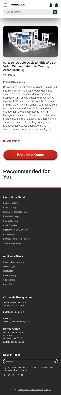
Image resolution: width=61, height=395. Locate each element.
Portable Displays (11, 216)
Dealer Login (9, 266)
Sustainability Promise (13, 262)
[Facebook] (4, 375)
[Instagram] (13, 375)
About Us (7, 284)
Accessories (9, 234)
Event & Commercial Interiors (16, 239)
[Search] (55, 12)
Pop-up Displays (10, 221)
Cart (56, 5)
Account (51, 5)
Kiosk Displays (10, 225)
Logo (18, 5)
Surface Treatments (12, 243)
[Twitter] (9, 375)
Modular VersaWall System (15, 230)
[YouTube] (22, 375)
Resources (8, 271)
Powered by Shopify (42, 389)
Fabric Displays (10, 207)
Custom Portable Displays (15, 212)
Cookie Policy (9, 280)
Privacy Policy (9, 275)
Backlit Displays (10, 203)
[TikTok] (17, 375)
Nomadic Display (25, 389)
